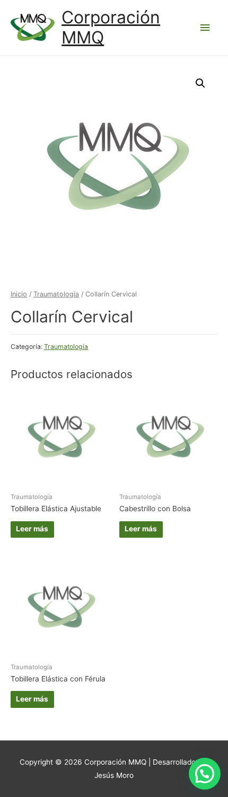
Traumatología (56, 294)
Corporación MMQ (111, 27)
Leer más (32, 528)
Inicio (19, 294)
